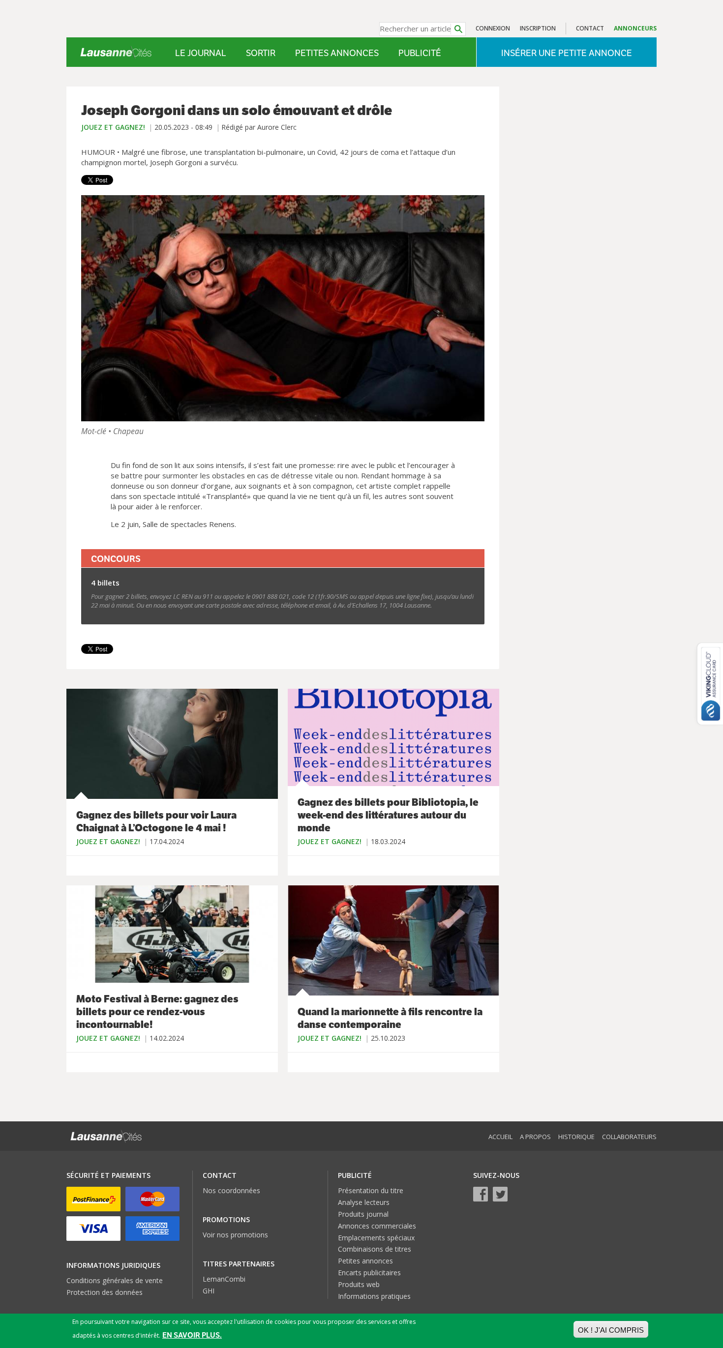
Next (474, 308)
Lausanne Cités (115, 52)
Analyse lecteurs (364, 1202)
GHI (208, 1290)
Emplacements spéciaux (376, 1237)
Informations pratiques (374, 1296)
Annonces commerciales (377, 1226)
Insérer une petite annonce (566, 53)
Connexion (493, 28)
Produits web (359, 1284)
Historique (576, 1136)
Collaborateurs (629, 1136)
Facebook (480, 1194)
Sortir (260, 53)
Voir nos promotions (235, 1234)
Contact (590, 28)
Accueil (500, 1136)
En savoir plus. (192, 1335)
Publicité (419, 53)
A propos (535, 1136)
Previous (91, 308)
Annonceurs (635, 28)
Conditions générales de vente (114, 1280)
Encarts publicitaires (369, 1272)
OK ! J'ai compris (611, 1330)
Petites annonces (337, 53)
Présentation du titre (370, 1190)
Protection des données (104, 1292)
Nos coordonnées (231, 1190)
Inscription (538, 28)
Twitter (500, 1194)
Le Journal (200, 53)
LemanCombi (224, 1279)
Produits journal (363, 1214)
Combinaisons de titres (374, 1249)
